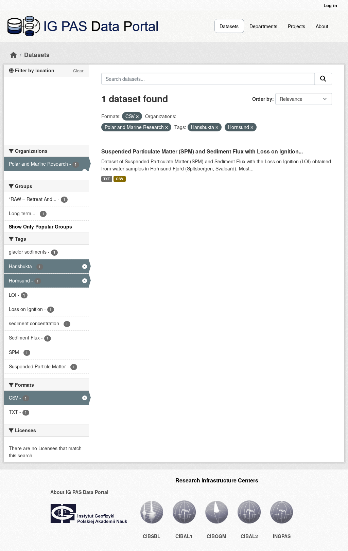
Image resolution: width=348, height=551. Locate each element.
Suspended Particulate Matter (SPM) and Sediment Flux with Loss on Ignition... (202, 151)
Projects (296, 26)
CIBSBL (151, 536)
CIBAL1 (184, 536)
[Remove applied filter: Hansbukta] (216, 127)
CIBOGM (216, 536)
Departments (263, 26)
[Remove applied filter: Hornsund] (251, 127)
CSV (119, 178)
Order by (262, 98)
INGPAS (282, 536)
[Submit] (323, 79)
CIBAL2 (249, 536)
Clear (78, 71)
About (322, 26)
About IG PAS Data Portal (79, 492)
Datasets (229, 26)
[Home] (13, 54)
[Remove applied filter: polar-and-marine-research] (166, 127)
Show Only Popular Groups (40, 226)
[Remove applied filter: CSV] (137, 116)
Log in (330, 5)
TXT (106, 178)
